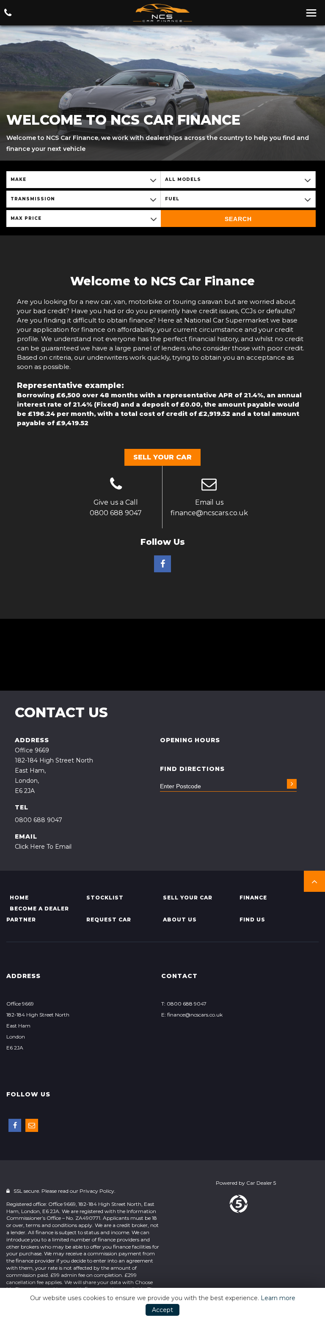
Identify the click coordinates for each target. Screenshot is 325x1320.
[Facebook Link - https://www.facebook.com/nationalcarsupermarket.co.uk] (162, 563)
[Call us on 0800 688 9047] (116, 485)
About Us (180, 919)
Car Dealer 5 (261, 1183)
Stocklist (105, 897)
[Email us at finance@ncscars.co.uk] (209, 485)
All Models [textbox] (183, 179)
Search (238, 219)
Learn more (278, 1298)
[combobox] (83, 179)
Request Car (108, 919)
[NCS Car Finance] (162, 13)
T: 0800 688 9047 (184, 1003)
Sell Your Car (162, 457)
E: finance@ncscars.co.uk (192, 1014)
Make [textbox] (18, 179)
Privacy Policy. (98, 1191)
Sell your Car (187, 897)
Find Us (252, 919)
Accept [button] (162, 1310)
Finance (253, 897)
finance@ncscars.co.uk (209, 513)
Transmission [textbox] (33, 199)
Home (19, 897)
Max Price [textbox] (26, 218)
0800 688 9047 (116, 513)
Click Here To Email (43, 846)
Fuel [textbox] (172, 199)
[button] (314, 881)
